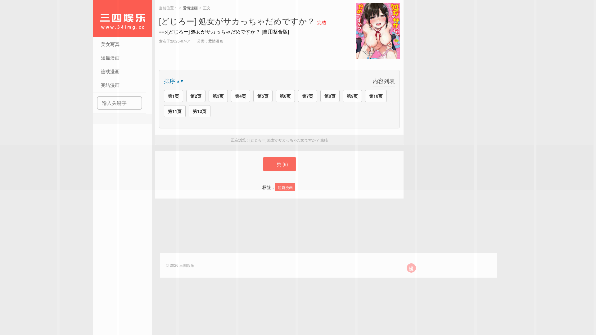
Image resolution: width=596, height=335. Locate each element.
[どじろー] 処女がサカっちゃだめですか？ (237, 20)
